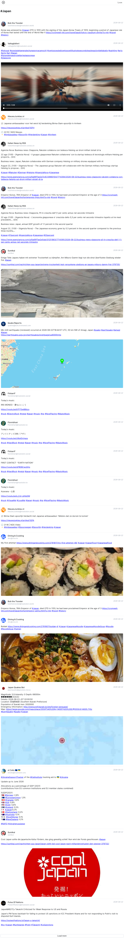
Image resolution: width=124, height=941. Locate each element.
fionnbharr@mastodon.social (19, 396)
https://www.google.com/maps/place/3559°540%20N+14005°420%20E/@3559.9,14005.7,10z (49, 709)
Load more (62, 936)
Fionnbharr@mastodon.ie (17, 425)
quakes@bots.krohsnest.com (19, 325)
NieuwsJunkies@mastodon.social (21, 119)
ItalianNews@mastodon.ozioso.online (21, 146)
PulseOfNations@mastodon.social (21, 905)
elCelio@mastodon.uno (17, 773)
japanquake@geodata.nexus (19, 690)
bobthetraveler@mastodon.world (21, 25)
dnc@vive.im (13, 538)
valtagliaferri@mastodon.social (20, 46)
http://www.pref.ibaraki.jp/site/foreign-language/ (45, 707)
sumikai (11, 253)
